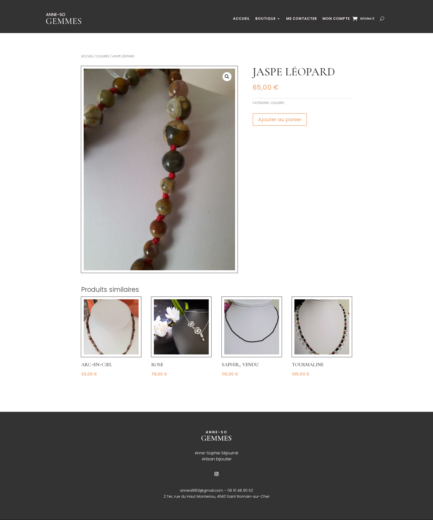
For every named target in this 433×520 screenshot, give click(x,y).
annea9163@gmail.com (202, 490)
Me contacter (301, 18)
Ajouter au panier (279, 119)
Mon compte (336, 18)
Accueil (241, 18)
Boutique (265, 18)
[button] (227, 76)
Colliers (102, 56)
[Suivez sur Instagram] (216, 474)
